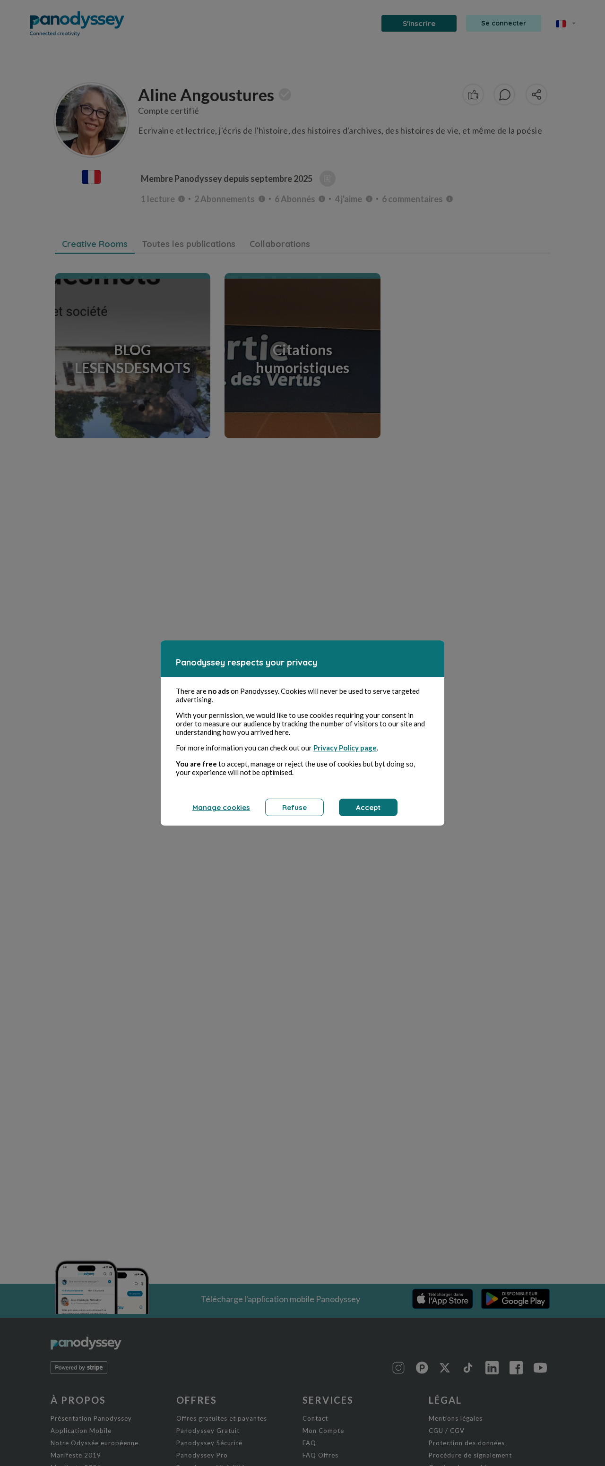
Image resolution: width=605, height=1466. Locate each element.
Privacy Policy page (345, 747)
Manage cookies (221, 807)
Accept (368, 807)
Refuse (294, 807)
